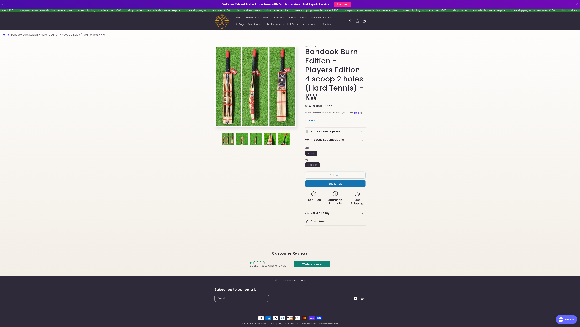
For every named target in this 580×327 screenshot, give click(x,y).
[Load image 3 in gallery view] (256, 139)
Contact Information (295, 280)
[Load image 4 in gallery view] (270, 139)
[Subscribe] (265, 298)
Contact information (328, 323)
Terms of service (308, 323)
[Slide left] (217, 139)
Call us (276, 280)
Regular (314, 165)
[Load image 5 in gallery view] (284, 139)
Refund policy (275, 323)
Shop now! (348, 4)
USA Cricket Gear (258, 323)
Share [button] (312, 120)
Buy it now (335, 183)
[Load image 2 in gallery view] (242, 139)
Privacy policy (291, 323)
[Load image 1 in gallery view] (228, 139)
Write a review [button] (312, 264)
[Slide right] (294, 139)
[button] (239, 18)
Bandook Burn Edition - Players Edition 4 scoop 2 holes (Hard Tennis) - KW (58, 34)
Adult (312, 154)
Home (5, 34)
